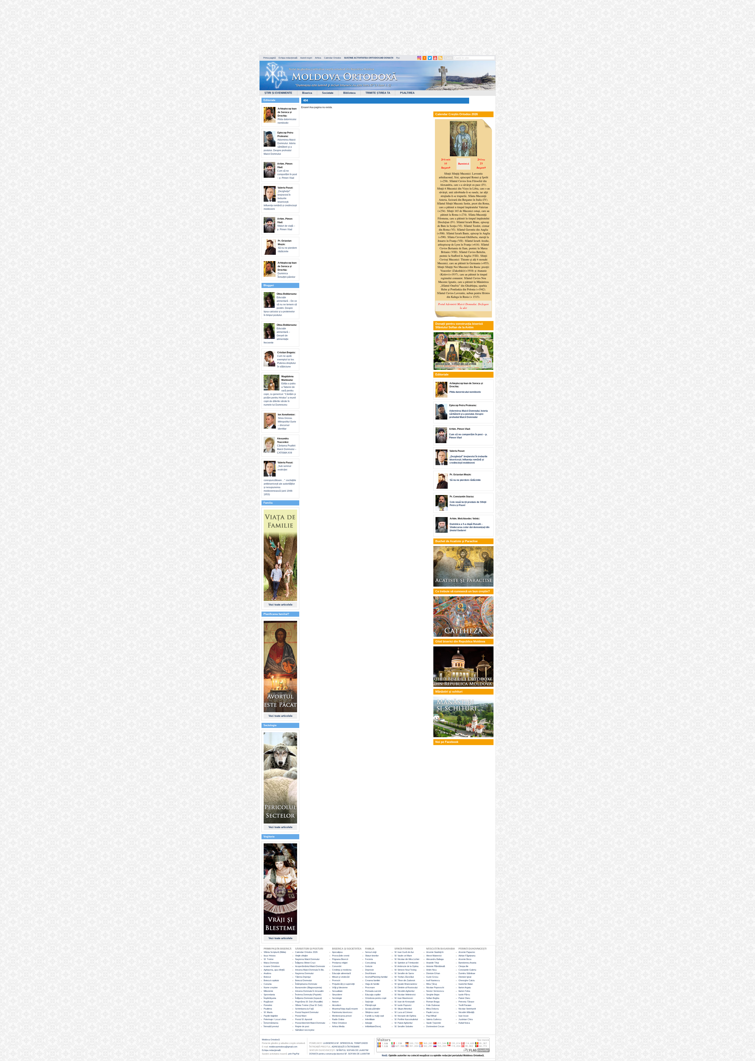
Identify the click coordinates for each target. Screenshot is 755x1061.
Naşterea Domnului (304, 973)
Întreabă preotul (271, 1026)
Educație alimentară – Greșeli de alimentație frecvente (280, 334)
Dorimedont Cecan (435, 1026)
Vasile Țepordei (433, 1023)
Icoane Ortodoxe (272, 966)
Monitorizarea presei (342, 1016)
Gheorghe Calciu (467, 980)
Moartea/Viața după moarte (345, 1009)
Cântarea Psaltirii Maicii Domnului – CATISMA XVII (286, 445)
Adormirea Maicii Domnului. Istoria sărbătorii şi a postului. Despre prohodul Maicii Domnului (280, 143)
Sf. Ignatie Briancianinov (405, 984)
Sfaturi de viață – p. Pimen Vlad (286, 224)
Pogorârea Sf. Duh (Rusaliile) (309, 1001)
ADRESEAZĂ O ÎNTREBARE (346, 1046)
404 (305, 100)
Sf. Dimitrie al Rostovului (405, 987)
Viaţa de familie (372, 984)
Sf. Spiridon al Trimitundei (406, 963)
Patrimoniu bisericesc (342, 1012)
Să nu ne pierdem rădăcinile (287, 246)
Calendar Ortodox (332, 58)
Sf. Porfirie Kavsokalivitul (406, 1019)
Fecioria (369, 959)
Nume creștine (271, 987)
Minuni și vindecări (341, 977)
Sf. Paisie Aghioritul (403, 1023)
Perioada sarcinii (373, 991)
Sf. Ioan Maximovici (403, 998)
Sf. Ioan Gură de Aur (404, 952)
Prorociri (336, 980)
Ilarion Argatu (465, 987)
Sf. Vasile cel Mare (403, 955)
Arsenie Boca (465, 959)
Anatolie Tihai (432, 963)
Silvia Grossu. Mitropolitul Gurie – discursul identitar (287, 421)
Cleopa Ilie (463, 966)
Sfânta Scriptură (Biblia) (275, 952)
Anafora (267, 973)
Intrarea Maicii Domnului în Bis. (309, 970)
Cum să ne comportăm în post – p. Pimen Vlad (287, 170)
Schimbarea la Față (304, 1009)
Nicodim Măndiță (466, 1012)
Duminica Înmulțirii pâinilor (287, 269)
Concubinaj (370, 963)
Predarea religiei (339, 963)
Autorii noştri (306, 58)
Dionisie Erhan (433, 973)
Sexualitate (337, 991)
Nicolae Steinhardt (467, 1009)
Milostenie (268, 991)
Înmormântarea (271, 1023)
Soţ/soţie (369, 1001)
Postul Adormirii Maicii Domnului (310, 1023)
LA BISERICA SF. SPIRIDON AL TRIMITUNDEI (345, 1043)
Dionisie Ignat (465, 977)
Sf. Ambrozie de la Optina (406, 966)
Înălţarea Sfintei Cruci (305, 963)
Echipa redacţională (271, 1050)
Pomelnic (268, 1005)
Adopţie (368, 1023)
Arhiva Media (338, 1026)
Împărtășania (270, 998)
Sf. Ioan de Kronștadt (404, 1001)
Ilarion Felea (464, 991)
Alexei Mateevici (434, 955)
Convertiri (336, 966)
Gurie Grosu (432, 977)
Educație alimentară (341, 973)
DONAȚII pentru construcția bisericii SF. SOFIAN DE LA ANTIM (339, 1054)
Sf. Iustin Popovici (402, 1005)
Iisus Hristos (270, 955)
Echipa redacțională (288, 58)
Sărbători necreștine (304, 1030)
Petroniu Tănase (466, 1001)
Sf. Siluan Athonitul (403, 1009)
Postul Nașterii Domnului (306, 1012)
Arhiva (318, 58)
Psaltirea (268, 1009)
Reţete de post (302, 1026)
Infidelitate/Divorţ (373, 1026)
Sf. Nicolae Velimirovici (405, 994)
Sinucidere (337, 994)
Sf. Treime (268, 959)
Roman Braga (432, 1001)
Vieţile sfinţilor (301, 955)
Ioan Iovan (464, 1016)
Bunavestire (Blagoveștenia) (308, 987)
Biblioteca (349, 92)
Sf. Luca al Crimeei (403, 1012)
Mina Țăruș (431, 984)
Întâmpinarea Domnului (306, 984)
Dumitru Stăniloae (467, 973)
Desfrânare (370, 973)
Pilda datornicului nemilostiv (287, 115)
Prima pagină (269, 58)
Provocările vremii (340, 955)
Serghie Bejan (432, 994)
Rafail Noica (464, 1023)
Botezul (267, 977)
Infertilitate (370, 1019)
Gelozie (368, 966)
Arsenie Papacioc (467, 952)
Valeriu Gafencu (433, 1019)
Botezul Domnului (303, 980)
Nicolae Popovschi (435, 987)
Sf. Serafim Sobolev (403, 1026)
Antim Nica (431, 970)
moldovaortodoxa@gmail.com (283, 1046)
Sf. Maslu (268, 1012)
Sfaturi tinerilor (372, 955)
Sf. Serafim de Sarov (404, 973)
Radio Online (338, 1019)
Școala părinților (372, 1009)
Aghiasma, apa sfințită (274, 970)
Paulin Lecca (432, 1012)
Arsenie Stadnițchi (434, 952)
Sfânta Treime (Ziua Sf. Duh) (308, 1005)
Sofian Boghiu (432, 998)
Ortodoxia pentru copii (375, 998)
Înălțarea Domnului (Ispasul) (308, 998)
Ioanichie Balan (466, 984)
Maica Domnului (271, 963)
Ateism (335, 1001)
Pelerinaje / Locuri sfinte (275, 1019)
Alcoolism (336, 1005)
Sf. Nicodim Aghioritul (404, 991)
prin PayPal (293, 1054)
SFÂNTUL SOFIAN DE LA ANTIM (352, 1050)
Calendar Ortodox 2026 (306, 952)
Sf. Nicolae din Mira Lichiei (406, 959)
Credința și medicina (341, 970)
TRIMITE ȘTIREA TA (378, 92)
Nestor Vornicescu (435, 991)
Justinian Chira (466, 1019)
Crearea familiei (372, 980)
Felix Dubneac (433, 1005)
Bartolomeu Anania (467, 963)
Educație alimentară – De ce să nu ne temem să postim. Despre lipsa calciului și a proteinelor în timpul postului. (280, 305)
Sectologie (337, 998)
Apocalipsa (337, 952)
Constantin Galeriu (467, 970)
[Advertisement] (120, 27)
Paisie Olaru (464, 998)
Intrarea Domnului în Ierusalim (309, 991)
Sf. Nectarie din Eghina (405, 1016)
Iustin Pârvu (464, 994)
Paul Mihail (431, 1016)
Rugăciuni (268, 1001)
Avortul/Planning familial (376, 977)
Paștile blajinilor (271, 1016)
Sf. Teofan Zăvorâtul (404, 977)
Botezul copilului (271, 980)
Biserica (307, 92)
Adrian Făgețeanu (467, 955)
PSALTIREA (407, 92)
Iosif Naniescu (433, 980)
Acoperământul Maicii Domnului (310, 966)
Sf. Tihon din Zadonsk (404, 980)
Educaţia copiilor (373, 994)
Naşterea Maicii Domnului (307, 959)
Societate (327, 92)
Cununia (268, 984)
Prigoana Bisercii (340, 959)
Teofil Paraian (465, 1005)
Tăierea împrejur (303, 977)
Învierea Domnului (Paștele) (308, 994)
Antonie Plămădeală (435, 966)
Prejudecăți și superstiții (343, 984)
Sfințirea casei (371, 1012)
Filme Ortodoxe (339, 1023)
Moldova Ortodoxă (271, 1039)
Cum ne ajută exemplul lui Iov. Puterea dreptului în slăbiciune (286, 359)
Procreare (370, 987)
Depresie (369, 970)
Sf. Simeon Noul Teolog (405, 970)
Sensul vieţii (370, 952)
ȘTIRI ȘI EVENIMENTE (278, 92)
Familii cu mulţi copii (374, 1016)
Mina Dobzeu (432, 1009)
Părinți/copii (370, 1005)
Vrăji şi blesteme (340, 987)
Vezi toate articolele (280, 604)
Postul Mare (301, 1016)
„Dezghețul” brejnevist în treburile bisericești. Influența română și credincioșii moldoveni (280, 198)
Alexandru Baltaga (435, 959)
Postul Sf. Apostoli (303, 1019)
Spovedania (269, 994)
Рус (398, 58)
